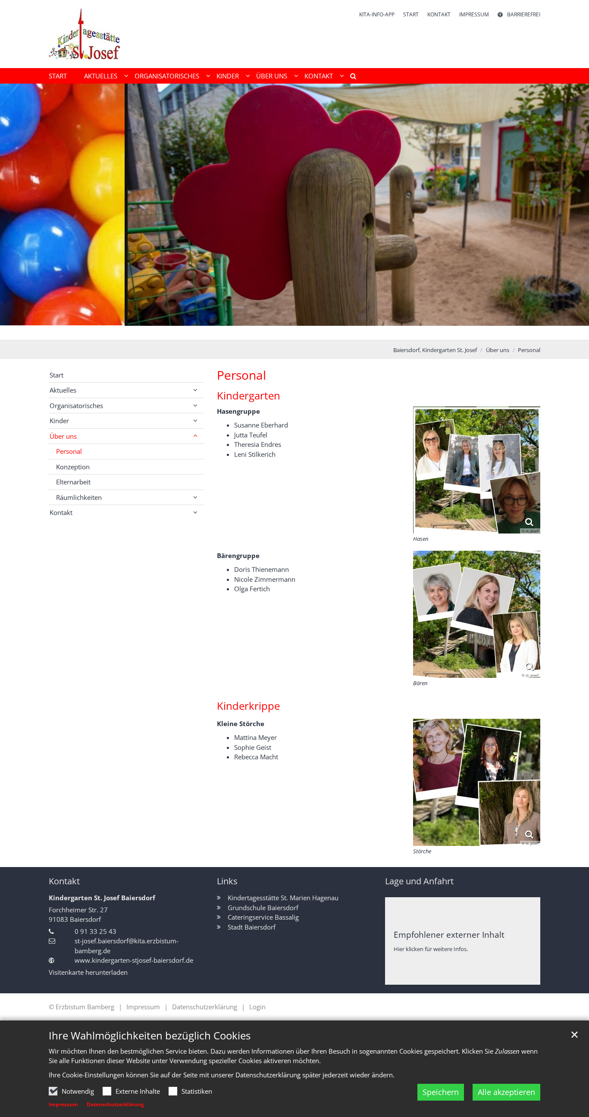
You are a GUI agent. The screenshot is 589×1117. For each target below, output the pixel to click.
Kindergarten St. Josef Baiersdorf (102, 897)
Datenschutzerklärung (115, 1104)
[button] (350, 78)
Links (227, 881)
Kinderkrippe (248, 705)
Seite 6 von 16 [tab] (257, 331)
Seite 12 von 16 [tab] (347, 331)
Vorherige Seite (17, 212)
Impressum (63, 1104)
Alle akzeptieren (506, 1092)
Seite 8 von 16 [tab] (287, 331)
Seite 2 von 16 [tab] (196, 331)
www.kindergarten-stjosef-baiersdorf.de (134, 960)
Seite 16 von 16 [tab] (407, 331)
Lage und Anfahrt (419, 881)
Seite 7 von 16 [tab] (272, 331)
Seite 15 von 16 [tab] (392, 331)
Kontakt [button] (318, 76)
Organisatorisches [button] (167, 76)
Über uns (497, 350)
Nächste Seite (571, 212)
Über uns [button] (271, 76)
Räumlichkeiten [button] (79, 497)
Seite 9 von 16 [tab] (302, 331)
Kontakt (64, 881)
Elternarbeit (73, 481)
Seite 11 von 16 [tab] (332, 331)
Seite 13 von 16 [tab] (362, 331)
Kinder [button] (227, 76)
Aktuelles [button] (100, 76)
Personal (529, 350)
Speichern (441, 1092)
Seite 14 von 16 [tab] (377, 331)
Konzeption (73, 466)
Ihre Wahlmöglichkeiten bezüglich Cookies (150, 1035)
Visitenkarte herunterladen (88, 972)
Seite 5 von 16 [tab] (241, 331)
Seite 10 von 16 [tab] (317, 331)
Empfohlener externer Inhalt (449, 934)
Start (58, 76)
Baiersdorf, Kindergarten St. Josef (435, 350)
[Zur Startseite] (84, 34)
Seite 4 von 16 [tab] (226, 331)
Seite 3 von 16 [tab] (211, 331)
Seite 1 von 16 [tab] (181, 331)
